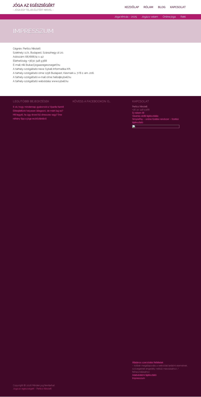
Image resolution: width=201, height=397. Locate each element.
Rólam (148, 7)
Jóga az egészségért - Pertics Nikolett (32, 388)
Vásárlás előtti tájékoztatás (145, 116)
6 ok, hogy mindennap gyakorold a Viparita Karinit (38, 107)
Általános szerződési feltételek (147, 362)
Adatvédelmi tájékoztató (144, 375)
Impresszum (138, 378)
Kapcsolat (178, 7)
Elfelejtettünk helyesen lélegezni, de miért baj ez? (38, 111)
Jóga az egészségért (34, 5)
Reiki (183, 16)
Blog (161, 7)
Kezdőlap (132, 7)
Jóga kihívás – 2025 (125, 16)
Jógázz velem (150, 16)
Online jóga (169, 16)
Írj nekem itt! (138, 113)
